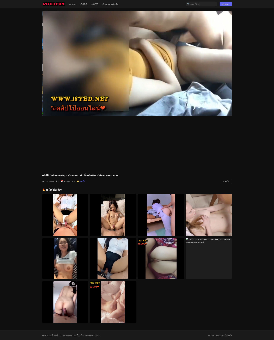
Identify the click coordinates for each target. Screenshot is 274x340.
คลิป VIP (94, 4)
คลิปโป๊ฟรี (83, 4)
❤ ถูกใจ (226, 181)
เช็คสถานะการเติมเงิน (110, 4)
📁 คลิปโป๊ (81, 181)
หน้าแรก (72, 4)
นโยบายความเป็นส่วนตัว (224, 335)
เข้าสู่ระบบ (225, 4)
